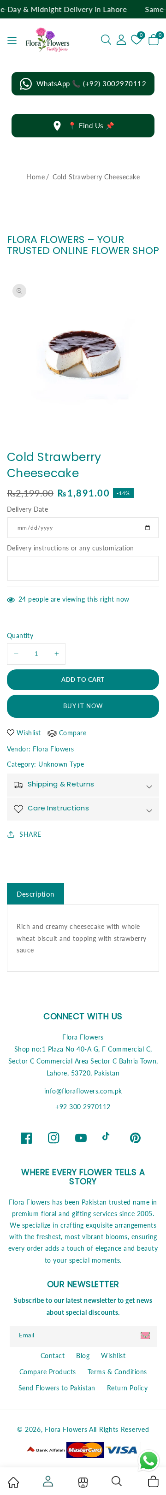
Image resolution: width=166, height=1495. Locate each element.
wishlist (29, 733)
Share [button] (30, 834)
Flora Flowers (53, 749)
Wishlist (113, 1355)
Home (35, 177)
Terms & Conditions (117, 1372)
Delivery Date (27, 509)
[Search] (117, 1481)
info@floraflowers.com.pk (83, 1091)
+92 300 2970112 (83, 1107)
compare (73, 733)
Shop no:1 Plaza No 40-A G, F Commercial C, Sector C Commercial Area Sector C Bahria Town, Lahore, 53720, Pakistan (83, 1061)
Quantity (20, 635)
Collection (82, 1482)
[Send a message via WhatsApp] (148, 1460)
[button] (106, 39)
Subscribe (146, 1335)
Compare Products (47, 1372)
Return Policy (127, 1388)
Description (35, 894)
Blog (82, 1355)
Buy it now (83, 705)
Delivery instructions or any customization (70, 548)
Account (47, 1481)
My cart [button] (153, 1481)
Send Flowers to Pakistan (56, 1388)
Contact (53, 1355)
